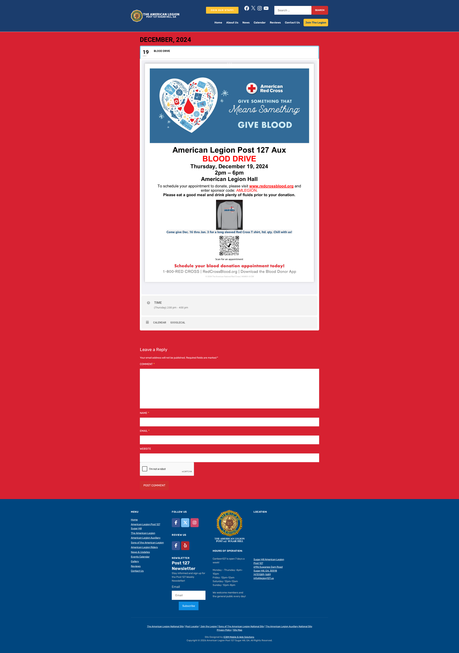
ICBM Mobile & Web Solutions (238, 637)
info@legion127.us (264, 578)
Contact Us (292, 22)
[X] (253, 8)
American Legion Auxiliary (145, 537)
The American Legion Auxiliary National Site (289, 626)
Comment (147, 364)
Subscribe (188, 606)
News (246, 22)
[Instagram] (259, 8)
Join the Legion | (209, 626)
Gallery (135, 561)
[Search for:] (292, 10)
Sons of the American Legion (147, 542)
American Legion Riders (144, 547)
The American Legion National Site (165, 626)
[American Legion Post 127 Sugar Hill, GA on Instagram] (194, 522)
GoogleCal (177, 322)
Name (144, 413)
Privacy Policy (224, 630)
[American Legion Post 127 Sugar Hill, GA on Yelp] (185, 545)
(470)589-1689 (262, 574)
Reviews (275, 22)
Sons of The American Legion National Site (241, 626)
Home (218, 22)
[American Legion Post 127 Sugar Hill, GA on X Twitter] (185, 522)
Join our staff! (222, 10)
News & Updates (140, 552)
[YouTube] (266, 8)
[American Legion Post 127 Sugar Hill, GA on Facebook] (176, 522)
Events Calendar (140, 556)
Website (145, 448)
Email (145, 430)
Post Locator (192, 626)
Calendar (260, 22)
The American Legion (143, 533)
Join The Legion (315, 22)
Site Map (237, 630)
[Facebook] (247, 8)
